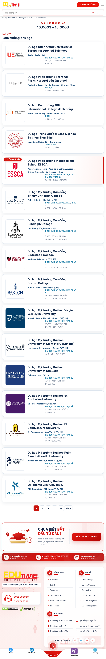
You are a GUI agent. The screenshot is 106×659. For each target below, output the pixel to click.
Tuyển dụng (55, 590)
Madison (32, 259)
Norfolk (46, 318)
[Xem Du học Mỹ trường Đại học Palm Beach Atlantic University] (15, 461)
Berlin (30, 55)
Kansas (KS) (58, 348)
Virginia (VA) (45, 228)
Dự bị (47, 116)
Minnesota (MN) (44, 404)
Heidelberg (40, 113)
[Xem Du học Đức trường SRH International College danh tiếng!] (15, 112)
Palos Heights (34, 200)
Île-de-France (52, 85)
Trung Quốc (55, 142)
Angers (31, 169)
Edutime (11, 18)
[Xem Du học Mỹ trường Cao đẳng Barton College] (15, 289)
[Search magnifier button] (98, 13)
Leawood (46, 348)
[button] (102, 4)
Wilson (31, 287)
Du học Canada (88, 585)
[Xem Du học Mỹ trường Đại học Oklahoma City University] (15, 489)
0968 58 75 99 (62, 556)
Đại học (48, 58)
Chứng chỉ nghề (60, 175)
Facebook (54, 606)
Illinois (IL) (48, 200)
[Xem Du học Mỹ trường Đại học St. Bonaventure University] (15, 432)
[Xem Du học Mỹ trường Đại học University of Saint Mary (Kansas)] (15, 347)
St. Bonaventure (35, 432)
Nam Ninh (32, 142)
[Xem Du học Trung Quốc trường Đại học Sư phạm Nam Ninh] (15, 140)
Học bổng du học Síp (59, 631)
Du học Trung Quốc (90, 600)
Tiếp (68, 508)
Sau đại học (59, 58)
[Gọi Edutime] (92, 640)
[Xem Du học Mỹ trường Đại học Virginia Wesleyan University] (15, 318)
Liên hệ (53, 585)
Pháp (72, 85)
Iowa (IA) (42, 375)
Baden (57, 113)
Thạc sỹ (69, 58)
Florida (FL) (52, 461)
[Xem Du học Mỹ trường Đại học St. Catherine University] (15, 404)
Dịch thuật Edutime (58, 600)
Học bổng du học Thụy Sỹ (90, 626)
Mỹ (55, 200)
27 (60, 508)
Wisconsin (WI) (44, 259)
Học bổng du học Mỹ (59, 626)
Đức (44, 55)
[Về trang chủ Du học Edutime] (21, 576)
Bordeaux (39, 85)
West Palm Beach (36, 461)
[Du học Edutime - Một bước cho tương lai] (11, 4)
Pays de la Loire (56, 169)
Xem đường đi (56, 595)
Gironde (65, 85)
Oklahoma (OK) (51, 489)
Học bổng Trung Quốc (88, 631)
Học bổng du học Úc (87, 621)
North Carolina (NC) (45, 287)
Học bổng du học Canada (61, 621)
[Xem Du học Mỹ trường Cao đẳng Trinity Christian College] (15, 200)
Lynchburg (33, 228)
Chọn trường (87, 580)
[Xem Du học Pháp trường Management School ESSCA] (15, 170)
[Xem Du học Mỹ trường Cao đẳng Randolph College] (15, 229)
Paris (30, 85)
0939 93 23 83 (48, 556)
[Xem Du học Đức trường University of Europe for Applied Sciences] (15, 55)
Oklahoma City (35, 489)
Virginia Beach (35, 318)
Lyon (38, 169)
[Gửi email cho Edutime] (86, 640)
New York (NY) (52, 432)
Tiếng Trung (51, 145)
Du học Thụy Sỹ (88, 595)
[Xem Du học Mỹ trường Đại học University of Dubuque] (15, 375)
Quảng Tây (43, 142)
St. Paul (31, 404)
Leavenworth (34, 348)
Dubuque (32, 375)
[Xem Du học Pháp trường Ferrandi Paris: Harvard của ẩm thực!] (15, 83)
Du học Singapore (89, 606)
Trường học (23, 18)
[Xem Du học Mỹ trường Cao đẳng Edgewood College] (15, 259)
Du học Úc (86, 590)
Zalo (81, 640)
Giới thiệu (54, 580)
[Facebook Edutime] (74, 640)
